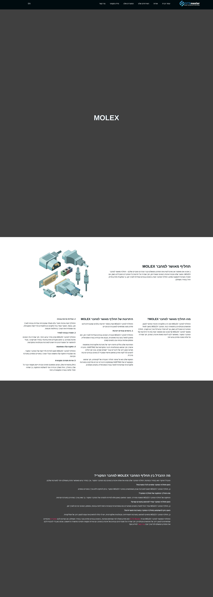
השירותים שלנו (143, 4)
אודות (156, 4)
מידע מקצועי (114, 4)
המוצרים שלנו (128, 4)
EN (29, 4)
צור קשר (102, 4)
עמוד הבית (166, 4)
